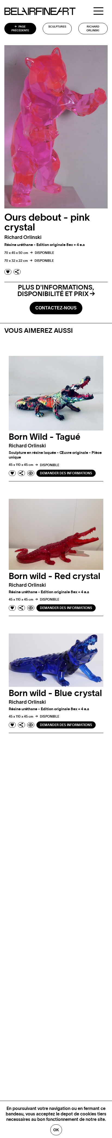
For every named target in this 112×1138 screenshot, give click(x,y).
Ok (56, 1130)
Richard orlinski (92, 28)
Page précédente (20, 28)
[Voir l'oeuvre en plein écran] (30, 473)
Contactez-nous (56, 308)
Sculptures (57, 26)
